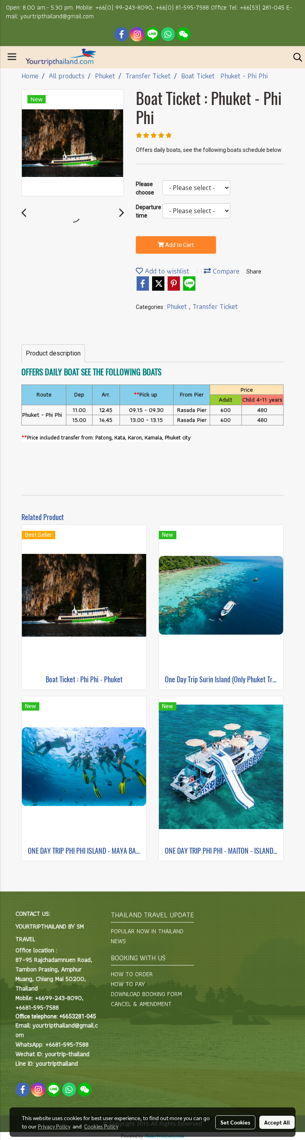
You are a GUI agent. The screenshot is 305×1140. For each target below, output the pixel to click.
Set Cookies (235, 1122)
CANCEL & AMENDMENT (141, 1004)
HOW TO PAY (128, 984)
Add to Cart (179, 245)
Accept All (277, 1122)
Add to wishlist (166, 271)
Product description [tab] (53, 353)
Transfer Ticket (215, 306)
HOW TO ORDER (132, 974)
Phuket (178, 306)
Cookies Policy (101, 1126)
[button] (295, 57)
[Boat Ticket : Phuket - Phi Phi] (73, 143)
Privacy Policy (54, 1126)
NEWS (118, 941)
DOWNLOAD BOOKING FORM (146, 994)
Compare (225, 271)
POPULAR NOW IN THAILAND (147, 931)
